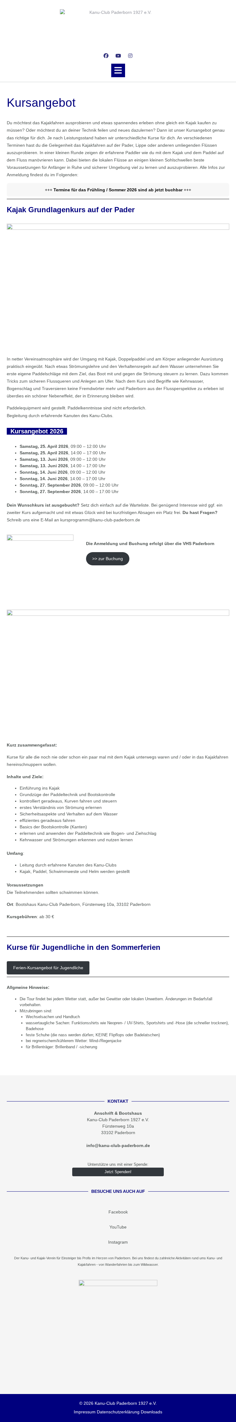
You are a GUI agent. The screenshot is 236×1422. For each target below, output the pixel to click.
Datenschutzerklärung (118, 1411)
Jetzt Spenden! (118, 1171)
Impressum (85, 1411)
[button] (118, 70)
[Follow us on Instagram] (130, 55)
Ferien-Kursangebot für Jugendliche (48, 967)
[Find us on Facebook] (106, 55)
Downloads (151, 1411)
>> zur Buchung (107, 558)
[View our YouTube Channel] (118, 55)
